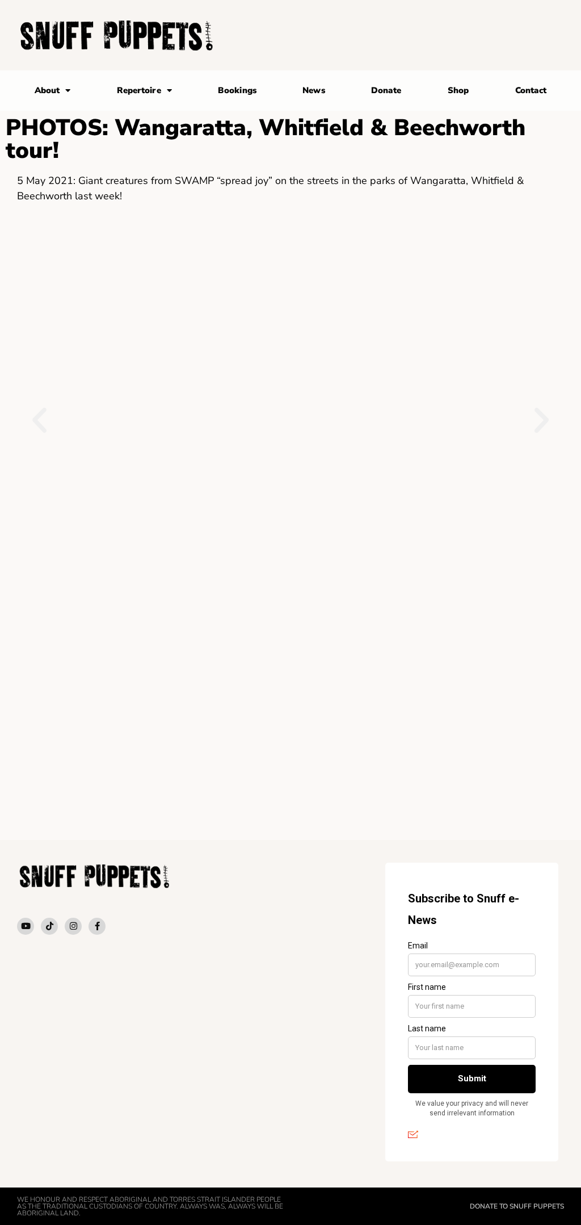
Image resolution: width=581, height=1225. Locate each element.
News (313, 90)
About (47, 90)
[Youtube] (25, 926)
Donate (386, 90)
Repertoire (139, 90)
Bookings (237, 90)
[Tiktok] (49, 926)
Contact (531, 90)
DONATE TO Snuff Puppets (517, 1206)
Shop (458, 90)
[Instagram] (73, 926)
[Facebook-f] (97, 926)
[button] (39, 420)
